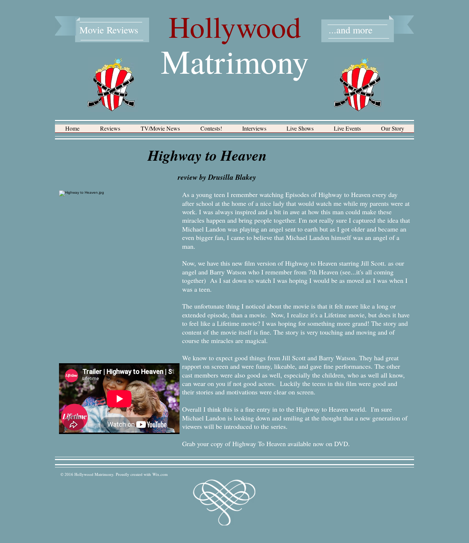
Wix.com (160, 474)
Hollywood (235, 26)
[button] (110, 130)
